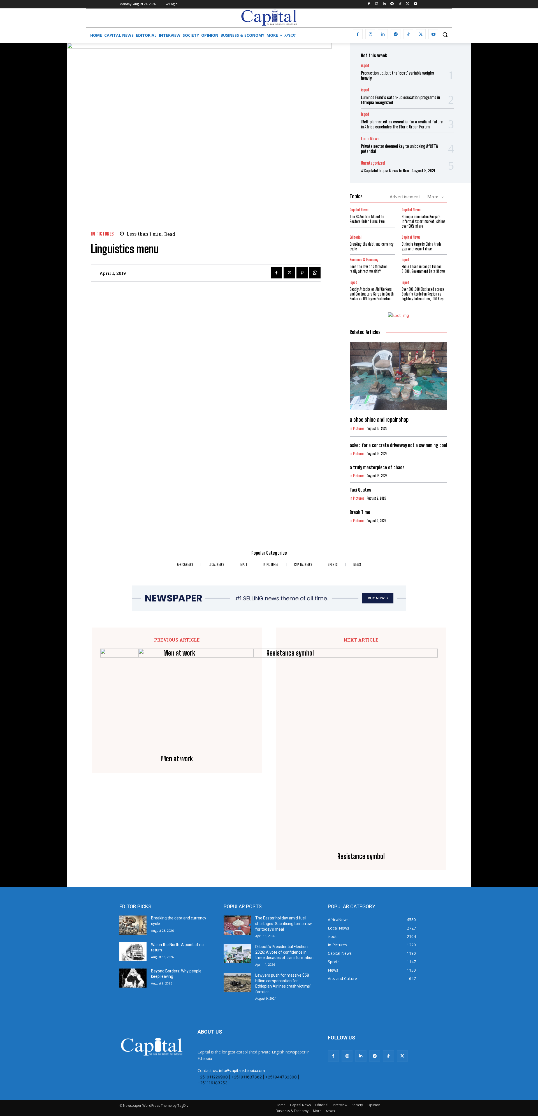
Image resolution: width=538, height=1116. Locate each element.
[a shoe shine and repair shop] (398, 376)
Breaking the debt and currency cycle (371, 246)
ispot (365, 65)
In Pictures (102, 233)
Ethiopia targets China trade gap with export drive (422, 246)
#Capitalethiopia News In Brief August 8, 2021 (398, 170)
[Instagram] (376, 4)
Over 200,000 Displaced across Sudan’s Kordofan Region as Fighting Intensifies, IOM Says (423, 294)
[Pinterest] (302, 272)
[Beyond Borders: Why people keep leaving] (133, 978)
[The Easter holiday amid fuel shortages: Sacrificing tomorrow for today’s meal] (237, 925)
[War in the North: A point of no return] (133, 951)
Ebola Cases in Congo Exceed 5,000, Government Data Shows (424, 269)
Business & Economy (364, 260)
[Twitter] (407, 4)
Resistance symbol (361, 856)
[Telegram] (392, 4)
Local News (370, 139)
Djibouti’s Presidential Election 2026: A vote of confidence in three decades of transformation (284, 952)
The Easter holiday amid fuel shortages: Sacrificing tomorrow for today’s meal (283, 923)
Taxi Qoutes (360, 490)
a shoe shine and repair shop (379, 419)
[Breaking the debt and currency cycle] (133, 925)
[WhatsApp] (315, 272)
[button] (445, 34)
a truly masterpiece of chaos (377, 467)
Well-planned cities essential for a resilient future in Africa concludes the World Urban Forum (402, 124)
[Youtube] (415, 4)
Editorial (355, 237)
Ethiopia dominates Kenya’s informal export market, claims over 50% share (424, 221)
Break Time (360, 512)
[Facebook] (368, 4)
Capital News (359, 210)
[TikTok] (400, 4)
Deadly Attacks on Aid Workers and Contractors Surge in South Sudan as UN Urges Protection (372, 294)
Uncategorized (373, 163)
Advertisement (405, 196)
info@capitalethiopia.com (242, 1070)
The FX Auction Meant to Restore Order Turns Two (367, 219)
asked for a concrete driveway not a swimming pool (398, 445)
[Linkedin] (384, 4)
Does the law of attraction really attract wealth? (369, 269)
